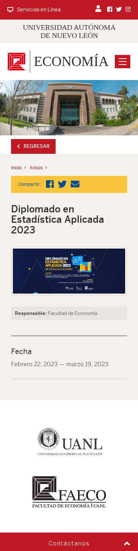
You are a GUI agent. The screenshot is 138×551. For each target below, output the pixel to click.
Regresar (37, 146)
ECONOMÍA (71, 61)
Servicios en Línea (39, 10)
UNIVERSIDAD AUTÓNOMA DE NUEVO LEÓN (69, 31)
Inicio (16, 167)
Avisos (36, 167)
